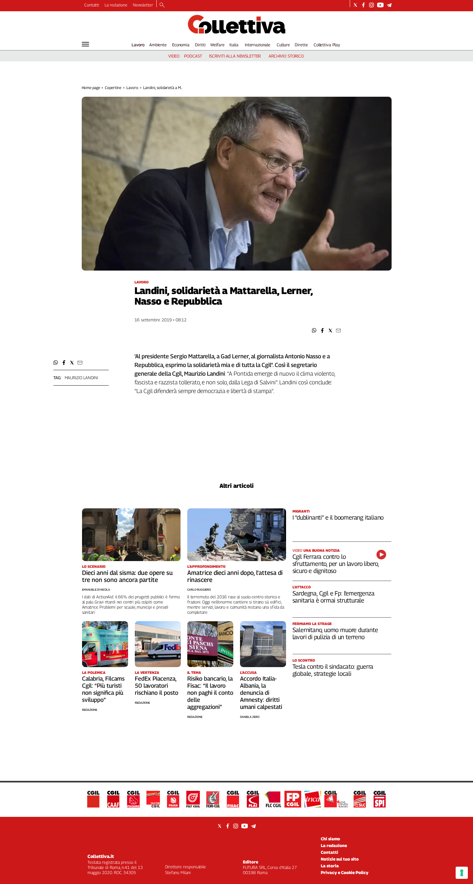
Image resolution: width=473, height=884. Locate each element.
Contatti (91, 4)
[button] (314, 330)
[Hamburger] (85, 44)
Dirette (301, 44)
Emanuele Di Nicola (96, 589)
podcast (193, 55)
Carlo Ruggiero (199, 589)
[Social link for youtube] (380, 5)
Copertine (113, 87)
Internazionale (257, 44)
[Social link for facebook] (363, 5)
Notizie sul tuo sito (340, 859)
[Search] (162, 5)
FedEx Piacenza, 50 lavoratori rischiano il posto (156, 685)
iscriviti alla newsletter (235, 55)
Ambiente (158, 44)
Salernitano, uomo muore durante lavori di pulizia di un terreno (335, 633)
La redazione (116, 4)
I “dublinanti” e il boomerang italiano (338, 517)
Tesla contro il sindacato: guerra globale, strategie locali (333, 670)
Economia (181, 44)
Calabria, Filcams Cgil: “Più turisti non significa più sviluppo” (103, 689)
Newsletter (143, 4)
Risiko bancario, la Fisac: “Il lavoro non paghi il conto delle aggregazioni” (210, 692)
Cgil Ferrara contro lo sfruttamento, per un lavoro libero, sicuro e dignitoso (335, 563)
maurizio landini (81, 377)
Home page (91, 87)
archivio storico (286, 55)
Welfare (217, 44)
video (174, 55)
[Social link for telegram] (389, 5)
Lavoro (138, 44)
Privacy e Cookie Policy (344, 872)
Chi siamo (330, 838)
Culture (283, 44)
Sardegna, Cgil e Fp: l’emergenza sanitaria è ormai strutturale (333, 597)
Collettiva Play (327, 44)
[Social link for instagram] (371, 5)
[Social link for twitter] (355, 5)
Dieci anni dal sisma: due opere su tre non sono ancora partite (127, 576)
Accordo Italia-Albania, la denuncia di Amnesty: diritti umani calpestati (261, 692)
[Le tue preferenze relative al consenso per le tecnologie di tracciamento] (462, 873)
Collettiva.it (101, 856)
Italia (233, 44)
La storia (330, 865)
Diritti (200, 44)
